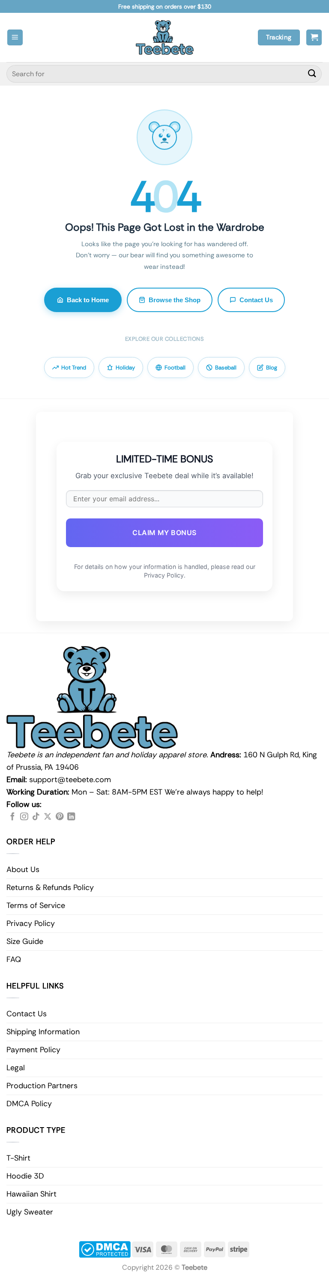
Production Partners (42, 1086)
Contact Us (256, 300)
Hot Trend (73, 367)
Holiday (125, 367)
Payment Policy (33, 1050)
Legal (15, 1068)
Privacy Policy (30, 923)
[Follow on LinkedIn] (71, 817)
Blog (271, 367)
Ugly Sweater (29, 1212)
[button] (15, 37)
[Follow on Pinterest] (59, 817)
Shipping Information (43, 1032)
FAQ (13, 959)
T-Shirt (18, 1158)
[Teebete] (165, 37)
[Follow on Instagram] (24, 817)
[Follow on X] (47, 817)
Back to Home (88, 300)
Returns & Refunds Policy (50, 887)
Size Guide (24, 941)
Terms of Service (35, 905)
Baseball (225, 367)
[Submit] (312, 73)
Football (174, 367)
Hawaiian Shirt (31, 1194)
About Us (22, 869)
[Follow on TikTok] (36, 817)
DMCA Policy (29, 1103)
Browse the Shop (174, 300)
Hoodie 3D (25, 1176)
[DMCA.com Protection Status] (105, 1248)
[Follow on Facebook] (12, 817)
